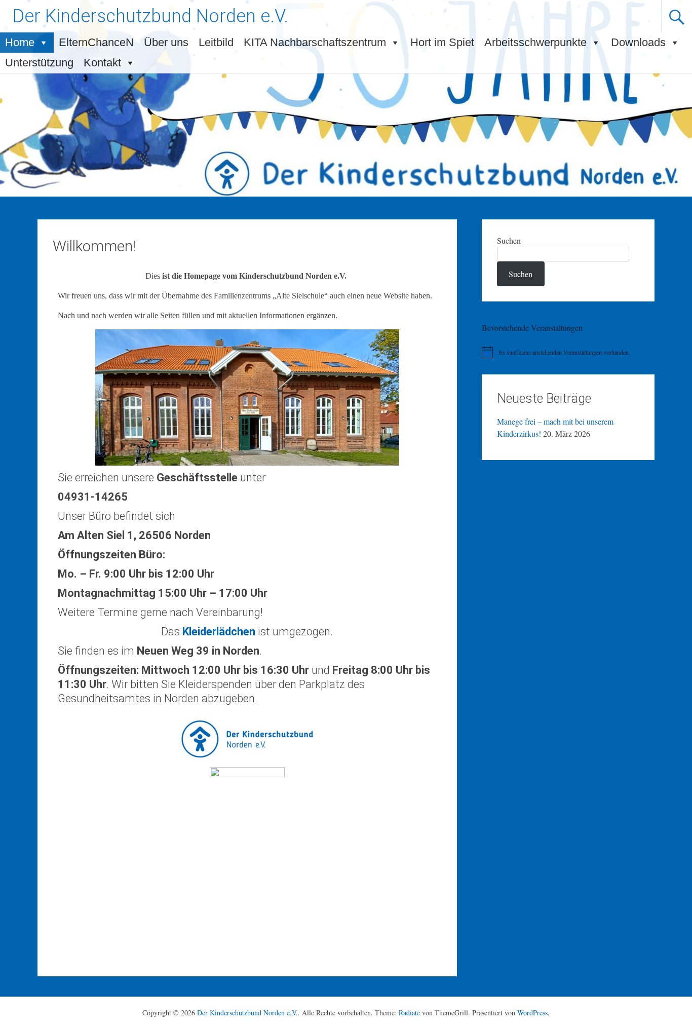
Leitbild (216, 42)
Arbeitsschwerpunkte (535, 42)
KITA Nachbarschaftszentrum (315, 42)
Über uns (166, 42)
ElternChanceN (96, 42)
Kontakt (102, 62)
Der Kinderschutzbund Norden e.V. (150, 16)
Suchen (509, 240)
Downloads (638, 42)
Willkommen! (94, 246)
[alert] (568, 352)
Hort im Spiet (442, 42)
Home (19, 42)
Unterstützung (39, 62)
